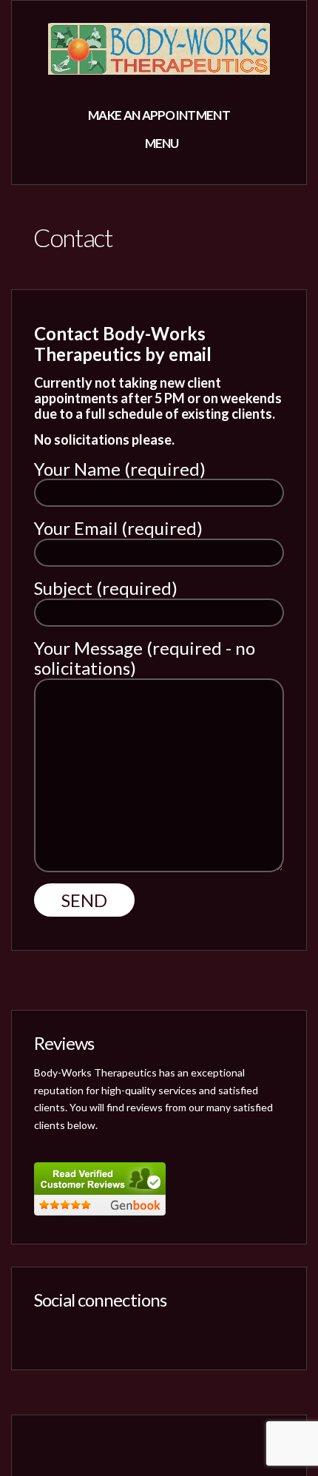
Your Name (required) (120, 469)
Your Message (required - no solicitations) (144, 658)
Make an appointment (159, 115)
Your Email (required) (118, 528)
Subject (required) (105, 588)
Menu (161, 143)
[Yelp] (71, 1332)
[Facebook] (45, 1332)
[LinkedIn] (97, 1332)
